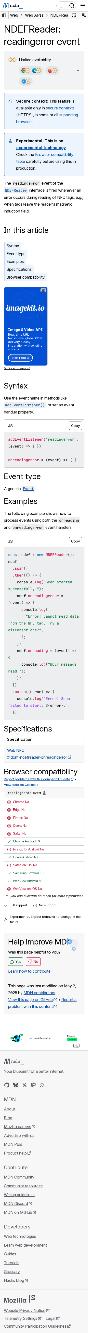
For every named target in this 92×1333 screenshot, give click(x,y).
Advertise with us (19, 1135)
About (9, 1109)
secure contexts (60, 108)
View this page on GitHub (30, 999)
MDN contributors (39, 992)
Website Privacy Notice (24, 1310)
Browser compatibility (25, 277)
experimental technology (41, 147)
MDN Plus (13, 1144)
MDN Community (19, 1177)
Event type (16, 253)
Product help (15, 1153)
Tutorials (11, 1262)
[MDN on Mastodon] (33, 1085)
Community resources (23, 1185)
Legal (50, 1318)
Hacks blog (14, 1280)
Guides (10, 1253)
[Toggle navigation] (82, 5)
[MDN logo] (14, 1061)
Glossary (12, 1271)
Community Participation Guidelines (35, 1326)
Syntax (12, 245)
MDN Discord (16, 1203)
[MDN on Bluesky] (16, 1085)
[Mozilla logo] (19, 1299)
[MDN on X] (24, 1085)
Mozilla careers (17, 1126)
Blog (8, 1117)
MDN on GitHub (18, 1212)
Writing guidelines (19, 1194)
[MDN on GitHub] (7, 1085)
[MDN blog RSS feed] (42, 1085)
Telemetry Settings (20, 1318)
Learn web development (25, 1245)
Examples (15, 261)
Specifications (19, 269)
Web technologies (20, 1236)
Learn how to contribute (29, 971)
